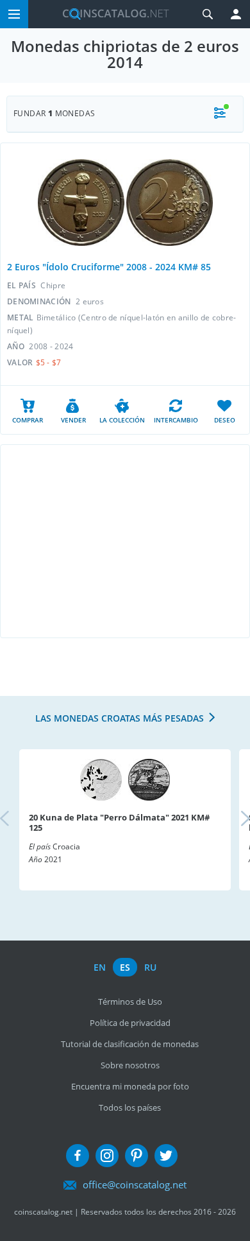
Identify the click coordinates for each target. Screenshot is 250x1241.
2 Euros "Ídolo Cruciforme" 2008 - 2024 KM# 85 (109, 267)
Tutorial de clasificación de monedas (130, 1044)
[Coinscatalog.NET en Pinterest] (136, 1155)
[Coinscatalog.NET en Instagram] (107, 1155)
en (100, 967)
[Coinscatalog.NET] (110, 14)
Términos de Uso (130, 1001)
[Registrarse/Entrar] (236, 14)
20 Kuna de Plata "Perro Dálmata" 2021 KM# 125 (119, 822)
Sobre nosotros (130, 1065)
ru (150, 967)
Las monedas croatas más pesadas (119, 718)
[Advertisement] (125, 541)
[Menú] (14, 14)
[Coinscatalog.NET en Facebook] (77, 1155)
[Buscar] (208, 14)
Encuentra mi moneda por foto (130, 1086)
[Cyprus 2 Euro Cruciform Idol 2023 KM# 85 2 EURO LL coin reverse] (169, 202)
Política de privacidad (130, 1022)
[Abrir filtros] (220, 114)
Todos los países (130, 1107)
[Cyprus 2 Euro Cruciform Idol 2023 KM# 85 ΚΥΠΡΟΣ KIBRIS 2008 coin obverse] (81, 202)
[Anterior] (15, 819)
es (125, 967)
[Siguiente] (234, 819)
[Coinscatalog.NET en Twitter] (166, 1155)
